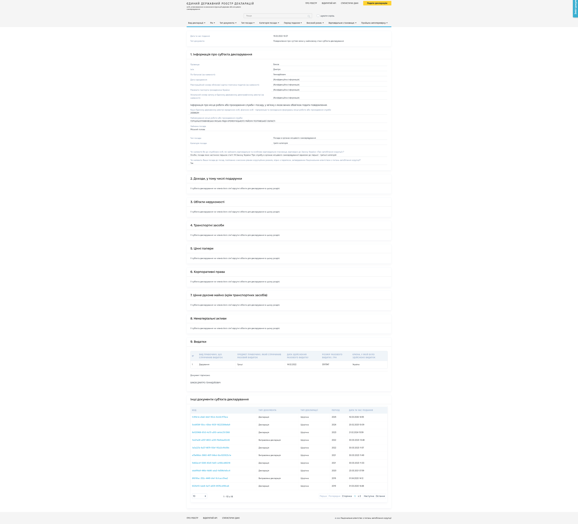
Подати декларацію (377, 3)
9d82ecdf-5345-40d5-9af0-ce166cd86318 (211, 463)
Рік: (211, 23)
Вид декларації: (196, 23)
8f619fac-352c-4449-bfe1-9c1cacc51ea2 (210, 478)
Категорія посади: (268, 23)
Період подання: (292, 23)
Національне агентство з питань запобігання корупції (366, 518)
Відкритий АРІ (329, 3)
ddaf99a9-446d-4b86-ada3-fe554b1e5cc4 (211, 470)
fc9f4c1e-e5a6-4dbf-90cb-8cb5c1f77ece (210, 417)
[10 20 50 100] (199, 496)
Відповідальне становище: (342, 23)
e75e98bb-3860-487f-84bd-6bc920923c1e (211, 455)
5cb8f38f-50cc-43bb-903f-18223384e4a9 (211, 425)
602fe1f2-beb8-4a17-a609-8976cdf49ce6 (210, 486)
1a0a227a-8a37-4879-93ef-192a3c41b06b (210, 448)
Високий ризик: (314, 23)
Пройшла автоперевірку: (373, 23)
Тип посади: (247, 23)
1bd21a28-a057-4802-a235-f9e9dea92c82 (211, 440)
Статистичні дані (349, 3)
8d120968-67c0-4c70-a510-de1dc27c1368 (211, 432)
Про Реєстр (311, 3)
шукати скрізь (327, 16)
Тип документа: (227, 23)
